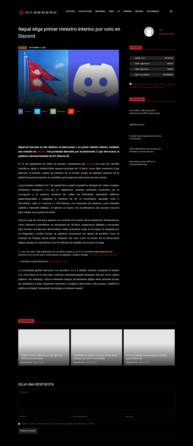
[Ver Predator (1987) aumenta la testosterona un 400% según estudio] (170, 112)
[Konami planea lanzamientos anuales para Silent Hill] (149, 347)
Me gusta (169, 58)
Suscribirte (168, 75)
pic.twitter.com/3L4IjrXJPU (103, 255)
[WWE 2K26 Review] (170, 125)
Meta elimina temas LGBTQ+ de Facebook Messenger (142, 163)
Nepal (89, 164)
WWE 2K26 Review (137, 124)
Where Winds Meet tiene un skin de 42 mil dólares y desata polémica (145, 150)
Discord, (41, 151)
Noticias (22, 48)
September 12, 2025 (57, 261)
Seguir (170, 64)
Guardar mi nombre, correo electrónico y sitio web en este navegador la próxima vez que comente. (58, 424)
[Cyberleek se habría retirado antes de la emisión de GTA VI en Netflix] (96, 347)
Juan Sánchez (166, 33)
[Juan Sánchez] (151, 32)
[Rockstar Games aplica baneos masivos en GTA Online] (170, 138)
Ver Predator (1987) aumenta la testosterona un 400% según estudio (145, 112)
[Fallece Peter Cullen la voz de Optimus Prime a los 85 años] (43, 347)
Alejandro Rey (26, 362)
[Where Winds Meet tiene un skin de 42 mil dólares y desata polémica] (170, 151)
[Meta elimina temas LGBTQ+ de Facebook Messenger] (170, 163)
